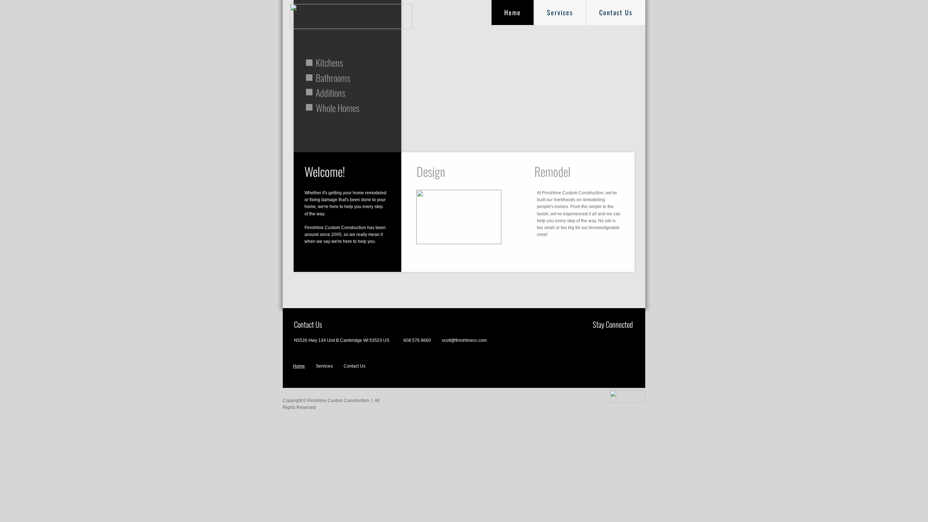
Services (560, 12)
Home (512, 12)
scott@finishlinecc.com (464, 340)
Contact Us (616, 12)
